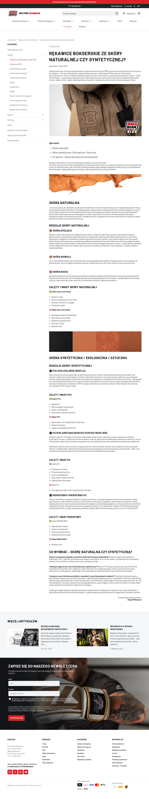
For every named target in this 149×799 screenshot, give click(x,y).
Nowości (133, 21)
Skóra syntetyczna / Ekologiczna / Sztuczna (74, 152)
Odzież (10, 115)
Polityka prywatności (119, 760)
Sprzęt (10, 55)
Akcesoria (103, 21)
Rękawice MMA (16, 64)
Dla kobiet (67, 21)
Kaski (12, 82)
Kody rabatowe (47, 763)
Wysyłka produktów (119, 750)
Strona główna (11, 40)
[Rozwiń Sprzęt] (42, 55)
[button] (139, 13)
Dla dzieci (85, 21)
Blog (44, 756)
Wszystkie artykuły (15, 50)
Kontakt (45, 747)
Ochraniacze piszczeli (18, 73)
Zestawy (82, 26)
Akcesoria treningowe (19, 105)
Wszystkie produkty (84, 760)
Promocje (67, 26)
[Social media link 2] (15, 772)
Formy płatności (118, 744)
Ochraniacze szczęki (18, 69)
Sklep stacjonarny (48, 753)
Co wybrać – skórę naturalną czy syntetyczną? (75, 156)
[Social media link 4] (26, 772)
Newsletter (46, 760)
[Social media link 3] (20, 772)
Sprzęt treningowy (19, 21)
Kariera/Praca (117, 763)
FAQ (43, 750)
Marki (120, 21)
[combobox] (87, 13)
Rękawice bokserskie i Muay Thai (23, 59)
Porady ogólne (13, 140)
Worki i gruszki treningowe (20, 96)
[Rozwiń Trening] (42, 120)
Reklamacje (116, 756)
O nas (44, 744)
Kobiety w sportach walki (17, 130)
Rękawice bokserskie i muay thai (28, 40)
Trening (10, 120)
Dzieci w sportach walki (16, 135)
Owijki (12, 91)
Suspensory (14, 87)
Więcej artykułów (22, 621)
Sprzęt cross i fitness (18, 109)
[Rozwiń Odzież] (42, 115)
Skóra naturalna (60, 148)
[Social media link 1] (9, 772)
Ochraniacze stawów (18, 78)
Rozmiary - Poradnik (119, 766)
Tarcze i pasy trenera (18, 100)
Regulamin (116, 747)
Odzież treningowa (45, 21)
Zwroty (114, 753)
